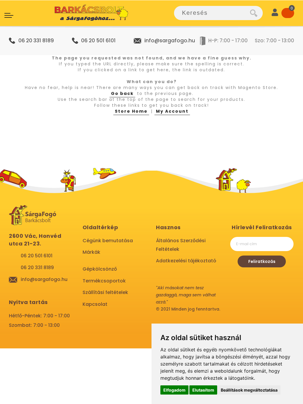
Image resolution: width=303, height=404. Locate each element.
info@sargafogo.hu (169, 40)
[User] (275, 13)
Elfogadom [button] (174, 389)
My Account (172, 111)
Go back (122, 93)
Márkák (91, 252)
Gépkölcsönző (100, 269)
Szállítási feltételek (105, 292)
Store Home (131, 111)
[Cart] (287, 13)
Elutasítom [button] (203, 389)
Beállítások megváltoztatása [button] (249, 389)
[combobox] (212, 13)
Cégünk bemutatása (108, 240)
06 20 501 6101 (98, 40)
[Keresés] (256, 13)
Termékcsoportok (104, 280)
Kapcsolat (95, 304)
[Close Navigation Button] (59, 6)
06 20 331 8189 (36, 40)
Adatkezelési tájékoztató (186, 260)
